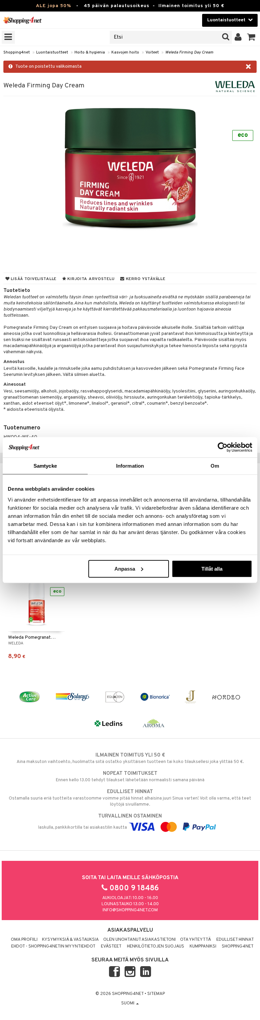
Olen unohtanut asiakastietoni (139, 939)
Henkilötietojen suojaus (155, 946)
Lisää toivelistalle (33, 279)
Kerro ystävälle (145, 279)
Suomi (128, 1003)
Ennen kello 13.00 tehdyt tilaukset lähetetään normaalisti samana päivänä (130, 776)
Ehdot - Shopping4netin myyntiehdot (53, 946)
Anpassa (124, 568)
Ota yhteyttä (195, 939)
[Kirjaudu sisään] (238, 37)
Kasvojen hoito (125, 52)
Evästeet (111, 946)
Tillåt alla (211, 568)
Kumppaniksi (203, 946)
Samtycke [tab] (45, 466)
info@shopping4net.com (130, 910)
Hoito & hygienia (89, 52)
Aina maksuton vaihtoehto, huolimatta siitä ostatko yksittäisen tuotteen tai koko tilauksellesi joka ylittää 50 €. (130, 758)
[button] (251, 37)
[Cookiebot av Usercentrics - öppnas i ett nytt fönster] (222, 447)
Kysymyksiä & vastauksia (70, 939)
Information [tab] (130, 466)
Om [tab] (215, 466)
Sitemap (156, 994)
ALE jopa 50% (53, 6)
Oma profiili (24, 939)
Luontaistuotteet (52, 52)
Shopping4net (16, 52)
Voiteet (152, 52)
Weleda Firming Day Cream (189, 52)
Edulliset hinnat (235, 939)
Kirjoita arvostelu (90, 279)
